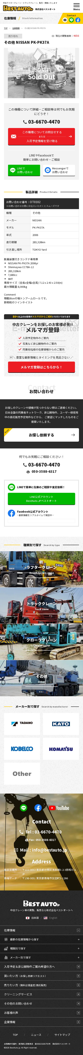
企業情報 (9, 1022)
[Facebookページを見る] (77, 19)
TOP (5, 28)
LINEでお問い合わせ (25, 170)
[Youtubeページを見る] (59, 808)
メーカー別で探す (20, 957)
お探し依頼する (41, 434)
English (53, 917)
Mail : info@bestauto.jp (43, 850)
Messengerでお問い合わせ (60, 170)
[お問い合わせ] (64, 19)
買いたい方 (25, 976)
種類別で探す (18, 948)
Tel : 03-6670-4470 (43, 832)
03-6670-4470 (44, 121)
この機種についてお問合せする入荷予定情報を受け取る (42, 136)
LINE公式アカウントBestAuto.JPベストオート (41, 499)
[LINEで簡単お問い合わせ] (71, 19)
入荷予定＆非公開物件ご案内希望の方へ (29, 967)
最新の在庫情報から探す (24, 939)
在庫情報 (16, 28)
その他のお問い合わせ (18, 1003)
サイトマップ (62, 1035)
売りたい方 (25, 985)
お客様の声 (11, 1013)
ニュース (36, 1035)
